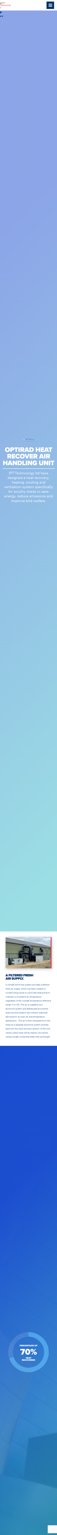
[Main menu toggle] (50, 5)
